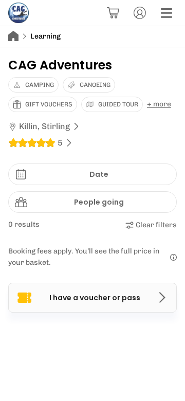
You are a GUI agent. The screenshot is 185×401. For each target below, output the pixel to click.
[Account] (140, 13)
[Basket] (113, 13)
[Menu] (166, 13)
